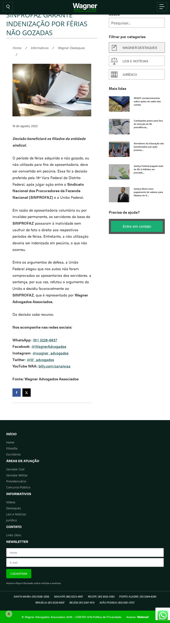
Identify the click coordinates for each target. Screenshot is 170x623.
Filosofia (11, 448)
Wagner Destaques (71, 47)
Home (16, 47)
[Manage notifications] (9, 614)
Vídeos (10, 502)
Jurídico (130, 74)
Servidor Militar (17, 475)
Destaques (13, 508)
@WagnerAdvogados (49, 346)
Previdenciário (16, 481)
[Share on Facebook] (16, 392)
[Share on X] (26, 392)
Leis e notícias (135, 61)
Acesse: (137, 617)
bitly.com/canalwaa (54, 366)
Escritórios (13, 454)
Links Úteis (13, 535)
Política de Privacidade (107, 617)
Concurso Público (18, 487)
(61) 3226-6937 (45, 339)
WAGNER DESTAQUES (140, 47)
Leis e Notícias (16, 514)
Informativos (39, 47)
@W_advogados (40, 359)
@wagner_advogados (51, 352)
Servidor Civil (15, 469)
